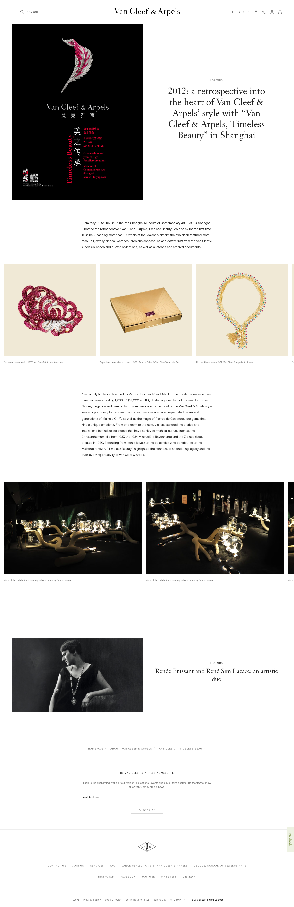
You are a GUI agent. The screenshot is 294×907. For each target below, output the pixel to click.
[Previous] (14, 310)
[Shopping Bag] (280, 12)
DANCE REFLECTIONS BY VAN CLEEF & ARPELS (154, 865)
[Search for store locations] (256, 12)
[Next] (279, 310)
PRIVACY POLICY (92, 900)
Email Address (90, 797)
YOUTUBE (148, 876)
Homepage (96, 748)
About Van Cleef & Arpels (131, 748)
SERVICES (97, 865)
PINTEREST (169, 876)
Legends (216, 80)
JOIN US (78, 865)
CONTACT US (57, 865)
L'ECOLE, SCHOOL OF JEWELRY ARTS (220, 865)
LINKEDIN (189, 876)
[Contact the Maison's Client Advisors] (264, 12)
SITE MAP (176, 900)
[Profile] (272, 12)
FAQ (113, 865)
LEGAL (76, 900)
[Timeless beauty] (77, 675)
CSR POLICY (160, 900)
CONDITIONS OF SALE (138, 900)
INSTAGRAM (106, 876)
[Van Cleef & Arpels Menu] (14, 12)
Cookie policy (113, 900)
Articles (166, 748)
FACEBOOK (128, 876)
